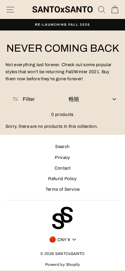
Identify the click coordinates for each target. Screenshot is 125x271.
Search (62, 146)
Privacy (62, 157)
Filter (28, 99)
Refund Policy (62, 178)
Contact (62, 168)
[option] (62, 24)
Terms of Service (62, 189)
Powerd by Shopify (62, 264)
